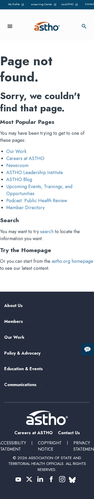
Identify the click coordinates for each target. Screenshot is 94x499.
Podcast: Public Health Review (36, 200)
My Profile (17, 4)
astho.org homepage (72, 261)
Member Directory (25, 207)
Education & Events (23, 369)
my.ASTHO (70, 4)
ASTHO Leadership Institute (34, 172)
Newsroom (17, 165)
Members (13, 321)
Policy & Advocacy (22, 353)
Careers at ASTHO (25, 158)
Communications (20, 385)
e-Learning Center (43, 4)
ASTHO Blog (19, 179)
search (47, 231)
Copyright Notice (50, 446)
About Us (13, 306)
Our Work (16, 151)
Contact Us (69, 433)
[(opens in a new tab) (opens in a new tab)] (18, 479)
